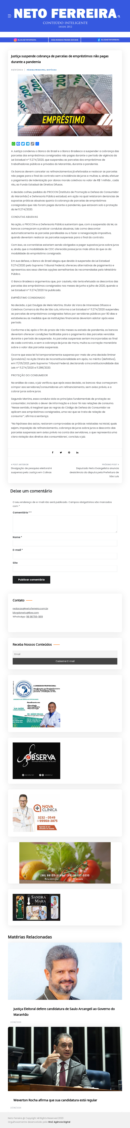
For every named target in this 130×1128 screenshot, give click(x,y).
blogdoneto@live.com (26, 612)
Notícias (51, 70)
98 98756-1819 (34, 616)
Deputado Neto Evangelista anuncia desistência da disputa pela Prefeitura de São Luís (94, 472)
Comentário (21, 512)
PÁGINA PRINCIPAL (36, 70)
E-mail (18, 550)
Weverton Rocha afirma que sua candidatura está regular (55, 1100)
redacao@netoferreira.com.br (30, 608)
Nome (17, 537)
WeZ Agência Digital (59, 1122)
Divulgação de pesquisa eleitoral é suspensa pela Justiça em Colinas (31, 470)
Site (15, 562)
